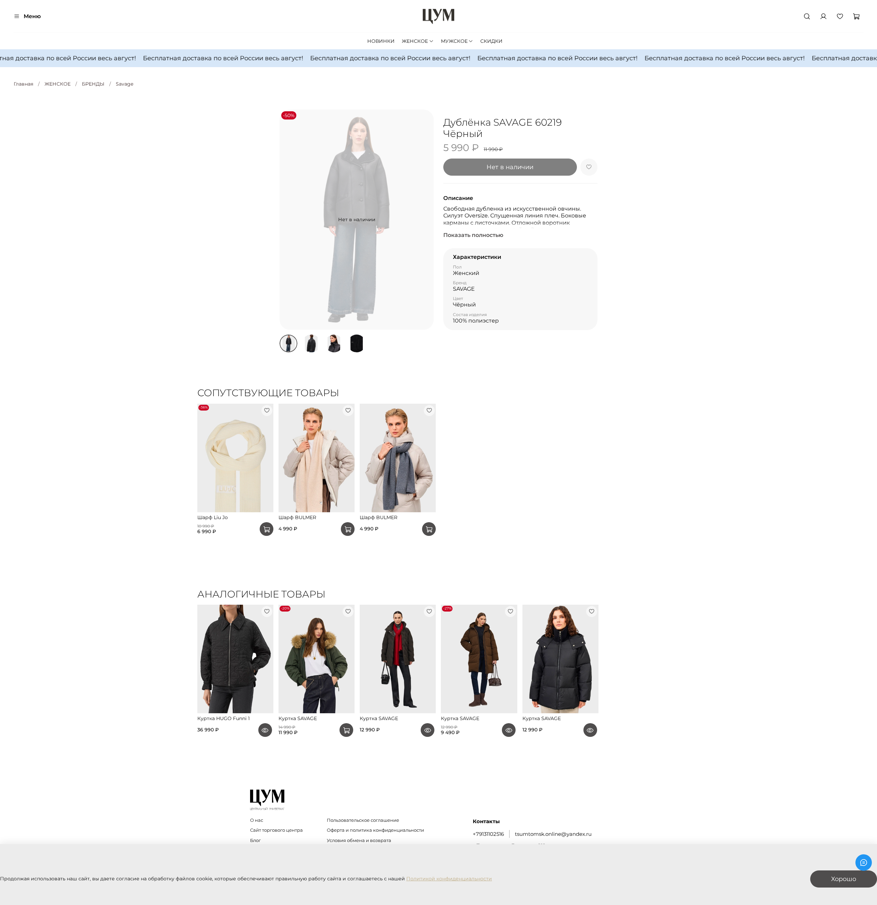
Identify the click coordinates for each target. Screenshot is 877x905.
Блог (255, 840)
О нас (256, 820)
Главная (23, 84)
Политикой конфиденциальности (449, 879)
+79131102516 (488, 834)
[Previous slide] (289, 219)
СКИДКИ (491, 41)
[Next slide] (424, 219)
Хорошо (843, 878)
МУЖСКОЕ (454, 41)
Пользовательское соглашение (363, 820)
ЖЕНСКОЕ (415, 41)
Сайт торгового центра (276, 830)
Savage (124, 84)
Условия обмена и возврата (359, 840)
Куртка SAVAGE (298, 719)
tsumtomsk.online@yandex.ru (553, 834)
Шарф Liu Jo (212, 517)
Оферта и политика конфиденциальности (375, 830)
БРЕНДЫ (93, 84)
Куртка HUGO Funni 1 (223, 719)
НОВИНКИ (381, 41)
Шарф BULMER (297, 517)
